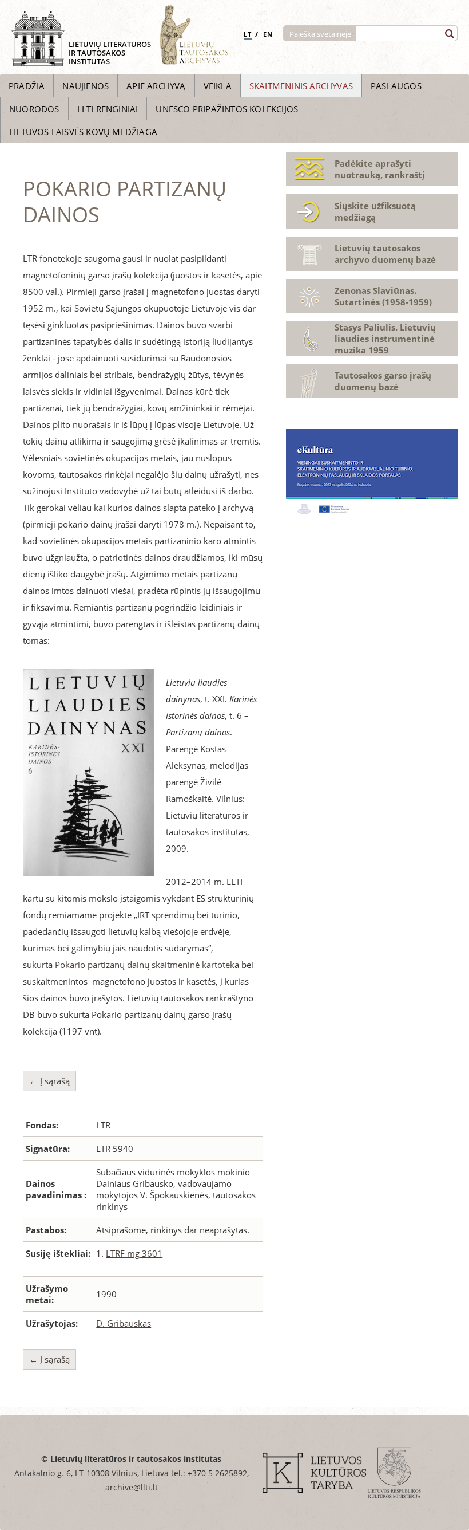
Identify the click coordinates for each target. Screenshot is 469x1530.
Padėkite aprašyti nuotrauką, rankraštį (380, 169)
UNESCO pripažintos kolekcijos (227, 109)
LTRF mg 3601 (134, 1253)
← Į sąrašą (49, 1081)
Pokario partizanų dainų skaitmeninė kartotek (144, 964)
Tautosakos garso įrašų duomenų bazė (383, 380)
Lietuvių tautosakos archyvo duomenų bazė (385, 253)
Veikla (218, 86)
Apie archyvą (155, 86)
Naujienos (85, 86)
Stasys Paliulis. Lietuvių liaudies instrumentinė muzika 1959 (385, 338)
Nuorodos (34, 109)
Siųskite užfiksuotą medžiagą (375, 211)
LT (248, 34)
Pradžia (27, 86)
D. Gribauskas (123, 1323)
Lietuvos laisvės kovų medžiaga (83, 131)
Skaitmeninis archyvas (301, 86)
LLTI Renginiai (107, 109)
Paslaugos (396, 86)
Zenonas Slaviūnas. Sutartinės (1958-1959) (383, 296)
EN (268, 34)
